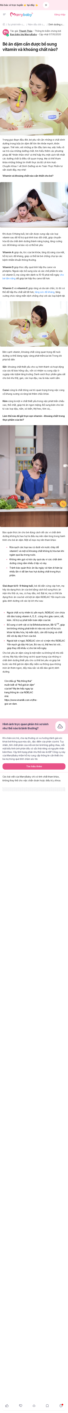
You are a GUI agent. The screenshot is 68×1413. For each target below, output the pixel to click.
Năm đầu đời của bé (38, 24)
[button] (4, 14)
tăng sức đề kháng (44, 292)
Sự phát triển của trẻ (18, 24)
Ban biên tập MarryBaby (23, 34)
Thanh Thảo (25, 31)
